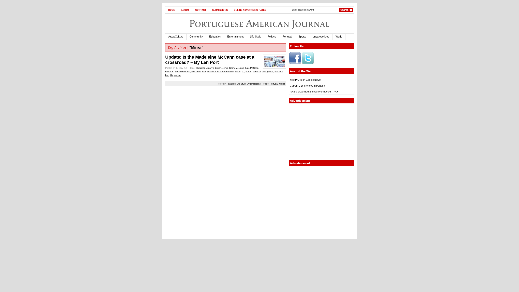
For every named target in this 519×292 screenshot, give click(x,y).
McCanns (196, 71)
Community (196, 36)
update (177, 75)
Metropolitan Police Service (220, 71)
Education (215, 36)
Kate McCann (251, 68)
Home (171, 10)
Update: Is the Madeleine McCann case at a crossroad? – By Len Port (209, 60)
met (204, 71)
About (185, 10)
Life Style (255, 36)
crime (225, 68)
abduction (200, 68)
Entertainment (235, 36)
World (339, 36)
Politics (271, 36)
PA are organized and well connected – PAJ (314, 91)
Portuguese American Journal (259, 23)
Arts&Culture (175, 36)
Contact (200, 10)
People (265, 84)
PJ (243, 71)
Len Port (169, 71)
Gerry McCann (236, 68)
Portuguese (267, 71)
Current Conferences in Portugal (308, 85)
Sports (302, 36)
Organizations (254, 84)
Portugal (287, 36)
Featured (231, 84)
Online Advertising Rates (250, 10)
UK (171, 75)
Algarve (210, 68)
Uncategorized (320, 36)
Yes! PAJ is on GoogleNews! (305, 79)
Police (248, 71)
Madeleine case (182, 71)
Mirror (237, 71)
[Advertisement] (321, 131)
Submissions (220, 10)
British (218, 68)
